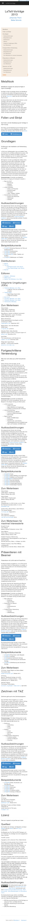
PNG (9, 254)
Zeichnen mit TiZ (7, 66)
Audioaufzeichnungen (8, 36)
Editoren (5, 41)
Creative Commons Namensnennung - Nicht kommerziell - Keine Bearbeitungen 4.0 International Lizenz (14, 891)
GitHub (11, 828)
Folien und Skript (7, 31)
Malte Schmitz (16, 20)
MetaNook (5, 29)
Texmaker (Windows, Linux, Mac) (12, 298)
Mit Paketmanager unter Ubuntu (15, 266)
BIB (8, 478)
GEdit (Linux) (7, 277)
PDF (9, 248)
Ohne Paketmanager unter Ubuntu (15, 268)
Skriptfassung (16, 134)
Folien (6, 134)
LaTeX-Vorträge (10, 3)
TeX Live (6, 265)
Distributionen (6, 39)
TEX (6, 248)
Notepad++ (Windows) (9, 276)
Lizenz (4, 75)
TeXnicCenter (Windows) (10, 301)
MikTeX (6, 263)
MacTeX (6, 269)
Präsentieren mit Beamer (9, 58)
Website (3, 828)
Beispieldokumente (7, 38)
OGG (3, 238)
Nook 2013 (9, 96)
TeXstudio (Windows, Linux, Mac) (12, 300)
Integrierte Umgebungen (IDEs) (10, 43)
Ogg (5, 226)
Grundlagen (6, 34)
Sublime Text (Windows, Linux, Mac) (13, 279)
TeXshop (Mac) (8, 292)
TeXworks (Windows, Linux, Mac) (12, 288)
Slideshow (7, 223)
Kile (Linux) (7, 297)
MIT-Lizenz (19, 828)
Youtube (17, 223)
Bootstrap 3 (16, 920)
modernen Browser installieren (16, 442)
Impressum (24, 920)
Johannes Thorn (15, 17)
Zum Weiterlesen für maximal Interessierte (12, 55)
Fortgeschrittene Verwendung (10, 48)
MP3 (12, 226)
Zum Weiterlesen (7, 45)
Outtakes (25, 237)
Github (25, 131)
